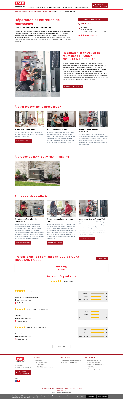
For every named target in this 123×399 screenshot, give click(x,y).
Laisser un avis (102, 258)
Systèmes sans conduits (41, 362)
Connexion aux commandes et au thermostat (95, 365)
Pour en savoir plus (23, 243)
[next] (69, 346)
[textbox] (85, 73)
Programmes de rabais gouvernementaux (71, 360)
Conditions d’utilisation (61, 388)
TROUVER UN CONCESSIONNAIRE (101, 5)
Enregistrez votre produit (93, 362)
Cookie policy (35, 397)
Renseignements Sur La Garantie (95, 369)
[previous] (54, 346)
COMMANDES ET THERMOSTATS (44, 368)
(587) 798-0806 (86, 24)
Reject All (91, 396)
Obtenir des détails (55, 243)
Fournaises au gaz (40, 364)
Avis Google (61, 269)
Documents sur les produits (94, 360)
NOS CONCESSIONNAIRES (81, 7)
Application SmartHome (93, 368)
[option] (61, 315)
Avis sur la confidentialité (47, 388)
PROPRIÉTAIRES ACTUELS (53, 7)
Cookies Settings (81, 396)
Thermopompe (39, 366)
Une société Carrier (61, 390)
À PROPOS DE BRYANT (67, 7)
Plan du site (79, 388)
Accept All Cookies (102, 396)
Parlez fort (72, 388)
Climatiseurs (38, 360)
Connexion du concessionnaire (23, 367)
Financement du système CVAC (69, 362)
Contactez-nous (19, 365)
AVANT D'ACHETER (40, 7)
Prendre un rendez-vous (93, 19)
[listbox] (61, 315)
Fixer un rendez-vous (23, 141)
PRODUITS (31, 7)
